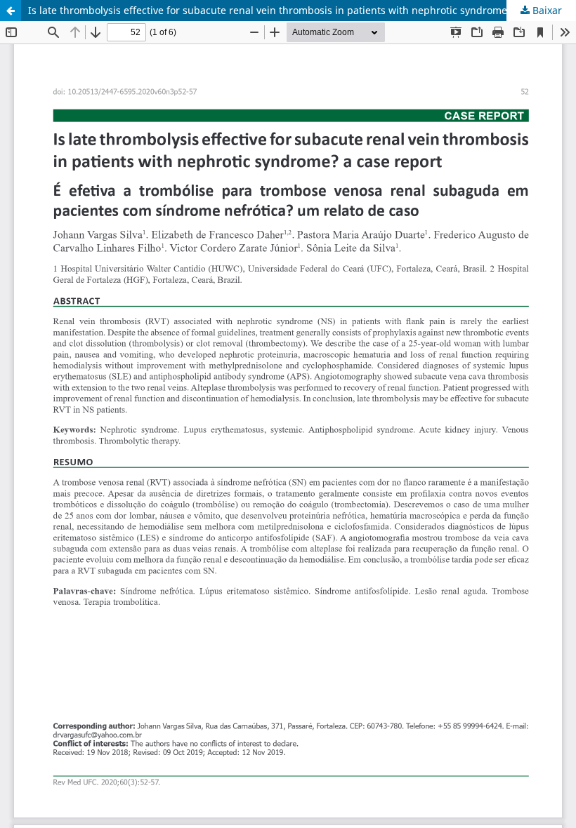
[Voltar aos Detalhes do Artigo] (10, 10)
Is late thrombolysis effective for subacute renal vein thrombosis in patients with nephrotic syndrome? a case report (302, 10)
